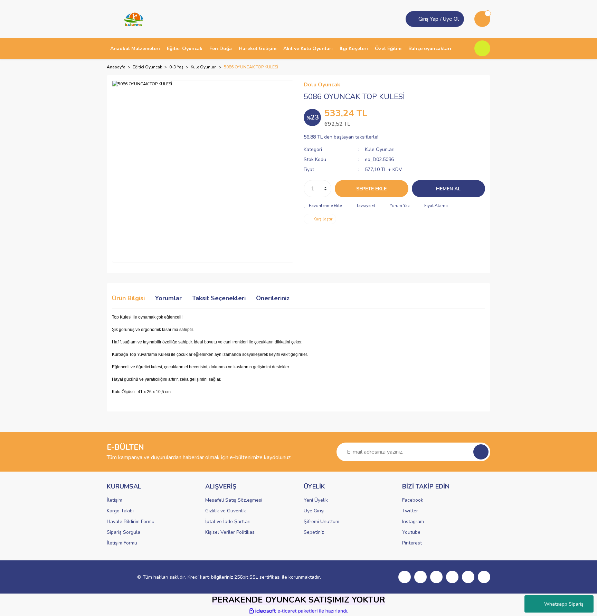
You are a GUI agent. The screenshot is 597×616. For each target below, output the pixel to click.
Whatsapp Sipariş (564, 604)
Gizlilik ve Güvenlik (225, 511)
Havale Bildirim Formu (130, 521)
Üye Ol (451, 19)
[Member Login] (413, 19)
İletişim (114, 500)
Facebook (412, 500)
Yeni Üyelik (316, 500)
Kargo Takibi (120, 511)
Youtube (411, 532)
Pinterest (412, 543)
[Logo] (131, 18)
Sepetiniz (314, 532)
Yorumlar (168, 298)
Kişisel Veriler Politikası (230, 532)
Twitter (410, 511)
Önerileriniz (273, 298)
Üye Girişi (314, 511)
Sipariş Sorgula (123, 532)
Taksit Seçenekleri (219, 298)
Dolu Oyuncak (322, 84)
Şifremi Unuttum (321, 521)
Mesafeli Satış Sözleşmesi (233, 500)
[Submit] (481, 451)
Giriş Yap (428, 19)
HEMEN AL (448, 189)
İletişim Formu (122, 543)
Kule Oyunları (380, 149)
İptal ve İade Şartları (227, 521)
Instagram (413, 521)
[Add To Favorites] (323, 205)
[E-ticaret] (297, 611)
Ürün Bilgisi (128, 298)
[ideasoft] (262, 611)
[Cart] (482, 19)
